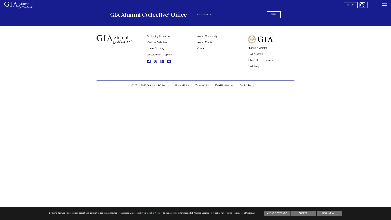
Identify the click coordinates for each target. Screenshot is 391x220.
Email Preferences (224, 86)
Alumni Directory (155, 49)
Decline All (329, 214)
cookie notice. (154, 213)
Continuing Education (158, 36)
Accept (303, 214)
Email (274, 15)
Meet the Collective (157, 43)
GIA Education (255, 54)
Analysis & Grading (257, 48)
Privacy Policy (182, 86)
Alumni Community (207, 36)
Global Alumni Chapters (159, 55)
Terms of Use (202, 86)
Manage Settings (277, 214)
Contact (201, 49)
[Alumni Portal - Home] (19, 3)
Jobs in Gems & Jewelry (260, 60)
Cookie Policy (247, 86)
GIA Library (253, 66)
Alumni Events (204, 43)
